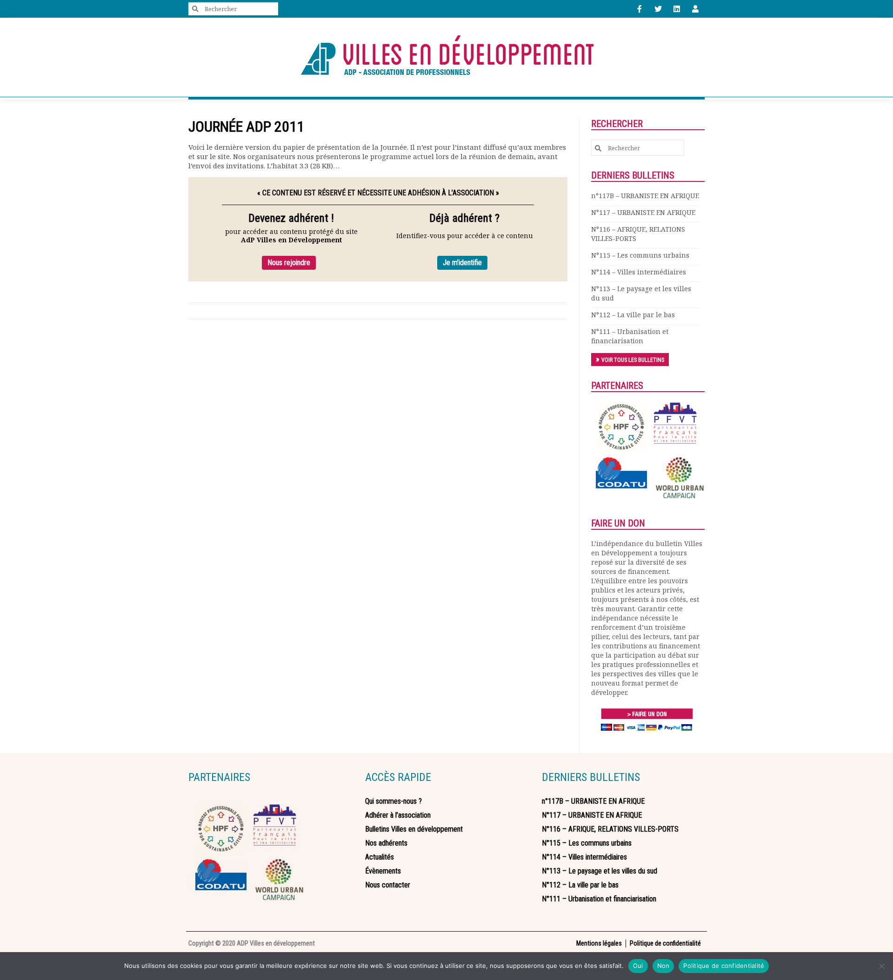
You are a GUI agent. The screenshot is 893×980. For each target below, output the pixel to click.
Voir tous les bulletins (632, 360)
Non (663, 965)
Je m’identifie (462, 262)
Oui (638, 965)
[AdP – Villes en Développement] (446, 57)
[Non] (881, 966)
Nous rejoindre (288, 262)
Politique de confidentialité (723, 965)
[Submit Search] (195, 9)
